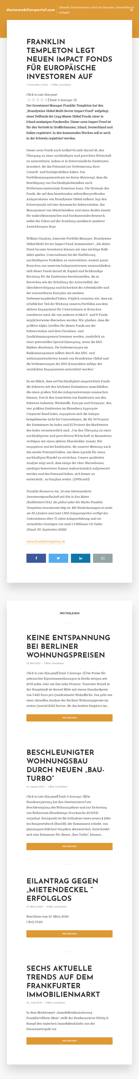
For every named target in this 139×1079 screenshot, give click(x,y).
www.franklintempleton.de (45, 541)
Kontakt (81, 10)
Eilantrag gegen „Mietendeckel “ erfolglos (62, 890)
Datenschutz (117, 10)
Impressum (98, 10)
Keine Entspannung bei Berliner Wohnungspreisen (68, 647)
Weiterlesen (69, 718)
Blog (67, 10)
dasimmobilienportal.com (30, 10)
